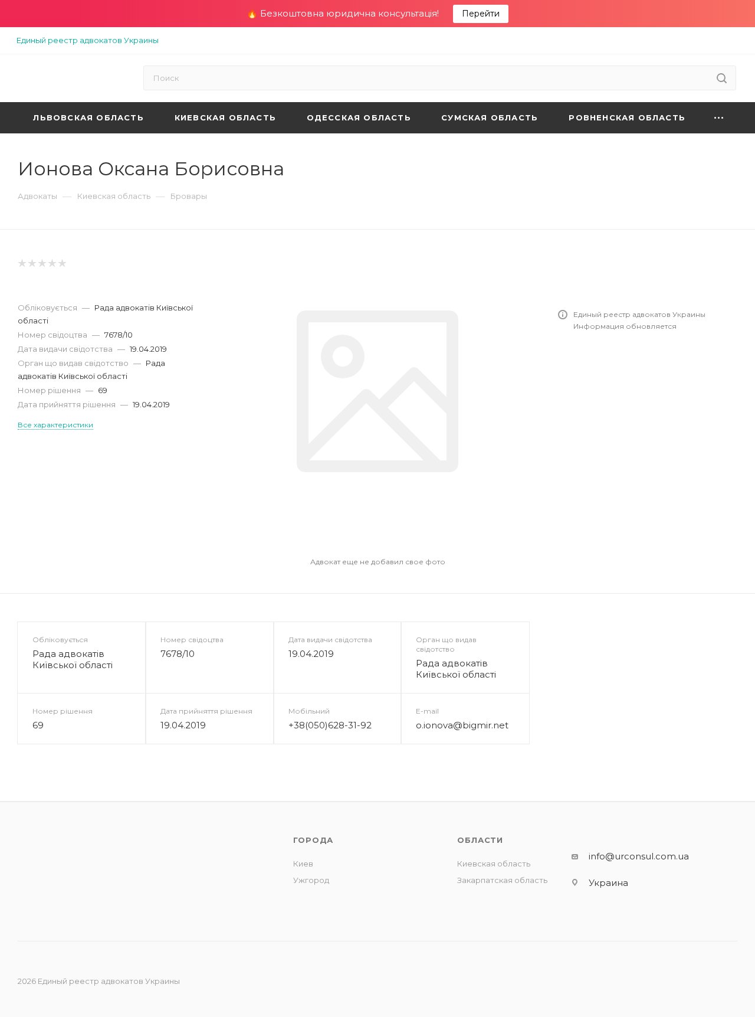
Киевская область (493, 863)
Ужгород (311, 880)
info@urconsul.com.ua (639, 856)
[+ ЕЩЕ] (719, 117)
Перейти (481, 13)
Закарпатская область (502, 880)
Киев (303, 863)
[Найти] (721, 78)
